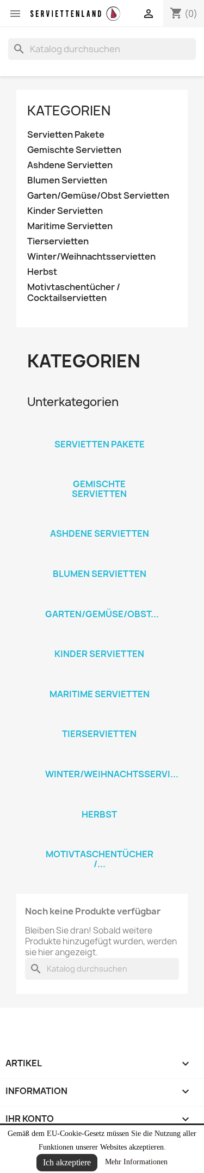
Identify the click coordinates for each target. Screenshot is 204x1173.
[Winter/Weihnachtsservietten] (99, 759)
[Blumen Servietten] (99, 559)
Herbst (42, 272)
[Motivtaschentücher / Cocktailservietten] (99, 839)
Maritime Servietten (70, 226)
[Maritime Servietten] (99, 679)
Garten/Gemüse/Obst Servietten (98, 195)
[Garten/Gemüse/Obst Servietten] (99, 599)
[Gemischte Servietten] (99, 469)
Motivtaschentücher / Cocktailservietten (73, 292)
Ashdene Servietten (70, 165)
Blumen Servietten (67, 180)
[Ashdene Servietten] (99, 519)
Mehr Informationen (136, 1162)
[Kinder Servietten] (99, 639)
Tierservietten (58, 241)
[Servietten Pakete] (99, 430)
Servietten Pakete (65, 134)
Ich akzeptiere (67, 1162)
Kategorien (68, 110)
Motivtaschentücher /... (99, 859)
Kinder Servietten (65, 211)
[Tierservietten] (99, 719)
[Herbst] (99, 800)
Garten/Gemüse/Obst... (102, 614)
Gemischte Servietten (74, 150)
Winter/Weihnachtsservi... (111, 774)
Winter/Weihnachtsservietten (91, 256)
